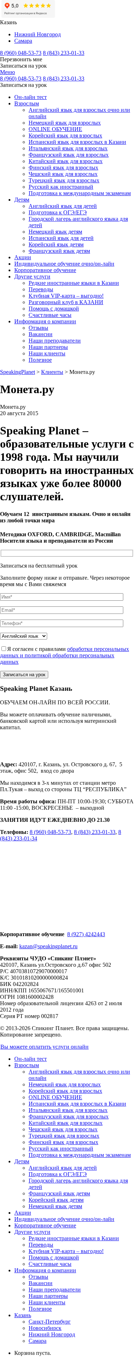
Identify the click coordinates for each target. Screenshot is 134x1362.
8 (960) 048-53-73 (20, 53)
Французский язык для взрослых (69, 155)
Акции (22, 257)
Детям (21, 200)
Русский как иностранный (61, 187)
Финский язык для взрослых (63, 168)
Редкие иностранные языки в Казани (74, 283)
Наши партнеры (48, 347)
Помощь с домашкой (54, 309)
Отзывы (38, 328)
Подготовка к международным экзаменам (80, 193)
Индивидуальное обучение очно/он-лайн (64, 264)
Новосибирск (45, 1328)
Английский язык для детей (63, 206)
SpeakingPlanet (17, 372)
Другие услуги (32, 276)
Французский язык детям (59, 251)
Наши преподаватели (55, 341)
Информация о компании (45, 321)
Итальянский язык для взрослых (68, 148)
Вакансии (41, 334)
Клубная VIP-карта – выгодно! (66, 296)
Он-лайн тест (30, 97)
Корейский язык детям (56, 244)
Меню (7, 72)
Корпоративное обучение (45, 270)
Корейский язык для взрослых (65, 135)
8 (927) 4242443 (86, 934)
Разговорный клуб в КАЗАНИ (66, 302)
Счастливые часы (50, 315)
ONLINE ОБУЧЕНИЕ (55, 129)
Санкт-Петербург (50, 1322)
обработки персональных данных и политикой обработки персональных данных (64, 655)
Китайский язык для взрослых (66, 161)
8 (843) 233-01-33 (63, 53)
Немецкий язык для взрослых (65, 123)
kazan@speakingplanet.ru (48, 946)
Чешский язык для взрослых (63, 174)
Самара (23, 41)
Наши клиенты (47, 353)
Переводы (41, 289)
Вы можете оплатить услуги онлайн (44, 1047)
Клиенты (52, 372)
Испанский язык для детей (61, 238)
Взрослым (26, 103)
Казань (22, 1315)
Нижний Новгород (37, 34)
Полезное (40, 360)
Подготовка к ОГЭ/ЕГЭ (58, 212)
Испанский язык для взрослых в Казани (77, 142)
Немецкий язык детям (55, 232)
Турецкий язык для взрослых (64, 180)
